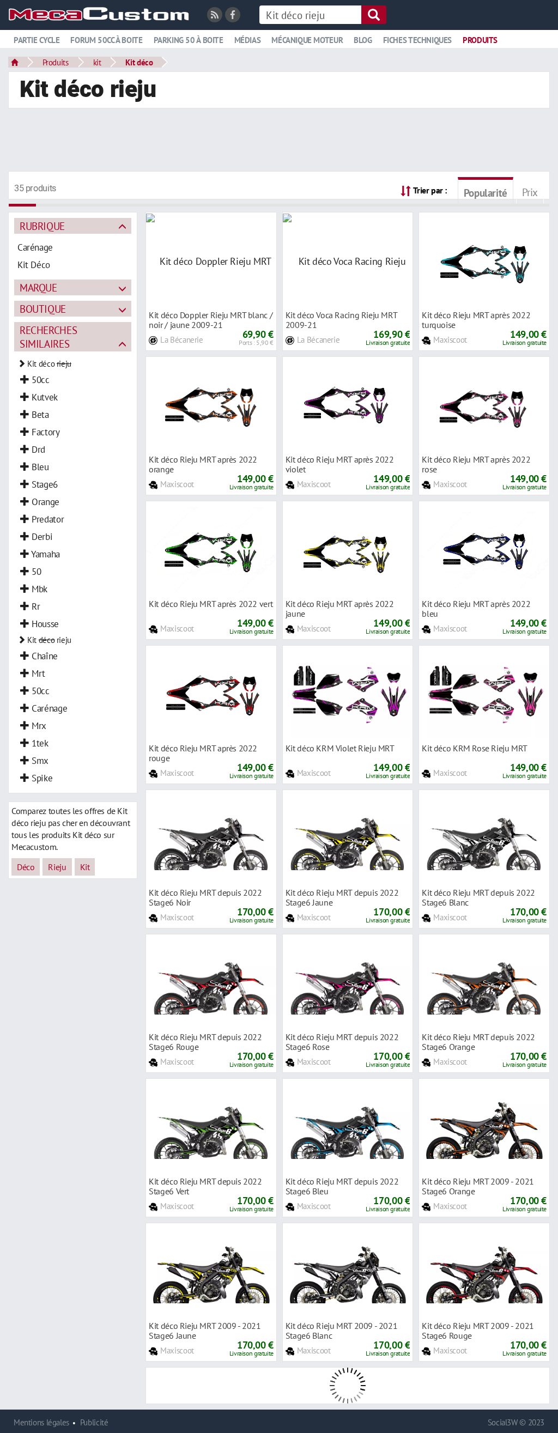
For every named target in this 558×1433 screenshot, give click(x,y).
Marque (38, 287)
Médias (247, 40)
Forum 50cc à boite (106, 40)
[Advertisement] (279, 141)
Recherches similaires (48, 336)
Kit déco (139, 62)
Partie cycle (36, 40)
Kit (85, 867)
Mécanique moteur (307, 40)
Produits (480, 40)
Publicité (94, 1422)
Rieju (57, 867)
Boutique (43, 308)
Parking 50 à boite (188, 40)
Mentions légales (41, 1422)
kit (97, 62)
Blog (363, 40)
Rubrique (42, 226)
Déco (25, 867)
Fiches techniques (417, 40)
